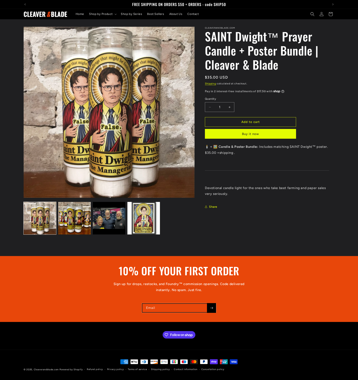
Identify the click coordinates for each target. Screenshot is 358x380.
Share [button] (213, 207)
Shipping (210, 83)
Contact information (185, 369)
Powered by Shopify (71, 369)
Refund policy (95, 369)
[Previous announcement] (25, 4)
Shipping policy (160, 369)
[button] (102, 14)
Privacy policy (115, 369)
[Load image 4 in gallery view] (143, 218)
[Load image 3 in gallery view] (109, 218)
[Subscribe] (211, 308)
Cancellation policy (212, 369)
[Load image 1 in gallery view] (40, 218)
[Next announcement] (332, 4)
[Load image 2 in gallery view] (74, 218)
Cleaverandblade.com (46, 369)
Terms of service (137, 369)
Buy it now (250, 134)
